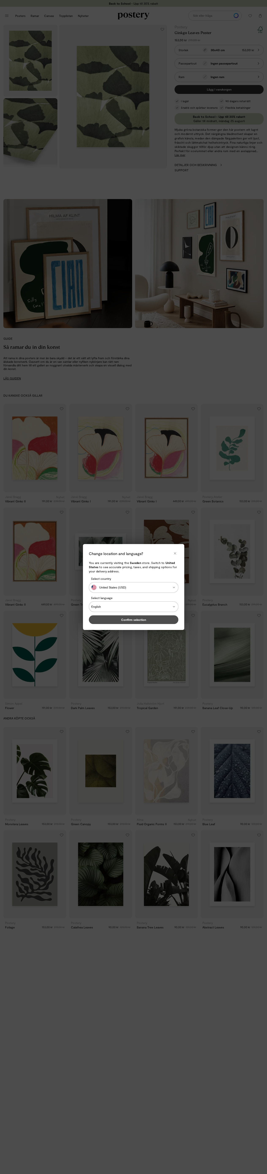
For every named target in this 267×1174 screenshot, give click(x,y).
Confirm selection (133, 619)
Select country (101, 578)
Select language (101, 598)
